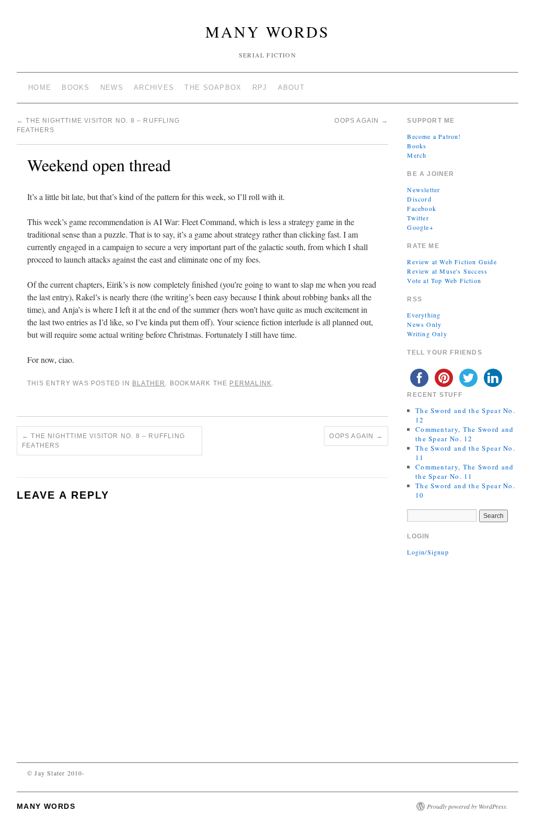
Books (76, 87)
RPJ (260, 87)
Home (39, 87)
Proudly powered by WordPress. (467, 806)
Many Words (267, 31)
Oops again (361, 120)
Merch (416, 155)
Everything (423, 315)
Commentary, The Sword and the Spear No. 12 (464, 434)
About (291, 87)
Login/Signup (427, 552)
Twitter (417, 218)
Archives (154, 87)
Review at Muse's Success (447, 271)
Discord (419, 199)
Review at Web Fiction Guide (451, 261)
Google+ (420, 227)
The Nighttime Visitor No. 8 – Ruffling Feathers (103, 440)
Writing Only (427, 333)
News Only (424, 324)
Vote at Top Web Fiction (444, 280)
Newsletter (423, 189)
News (111, 87)
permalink (250, 383)
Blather (148, 383)
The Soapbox (212, 87)
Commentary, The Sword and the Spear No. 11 (464, 471)
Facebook (421, 208)
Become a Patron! (434, 136)
